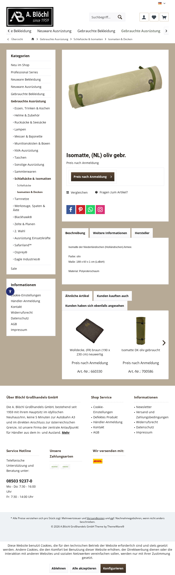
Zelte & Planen (24, 224)
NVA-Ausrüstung (26, 150)
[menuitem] (164, 17)
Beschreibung (75, 233)
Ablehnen (59, 568)
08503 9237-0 (19, 481)
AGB (14, 324)
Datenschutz (20, 318)
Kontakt (16, 307)
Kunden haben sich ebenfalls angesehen (94, 306)
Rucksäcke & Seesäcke (30, 122)
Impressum (19, 330)
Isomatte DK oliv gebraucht (140, 350)
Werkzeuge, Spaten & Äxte (29, 208)
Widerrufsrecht (22, 312)
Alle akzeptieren (84, 568)
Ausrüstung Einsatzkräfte (32, 238)
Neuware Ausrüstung (26, 87)
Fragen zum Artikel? (113, 192)
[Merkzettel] (154, 17)
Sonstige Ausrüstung (29, 164)
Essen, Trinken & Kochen (32, 108)
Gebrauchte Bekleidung (28, 94)
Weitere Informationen (110, 233)
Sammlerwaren (25, 171)
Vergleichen (79, 192)
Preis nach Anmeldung (90, 177)
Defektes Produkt (105, 417)
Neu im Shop (20, 65)
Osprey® (20, 252)
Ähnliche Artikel (77, 296)
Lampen (20, 129)
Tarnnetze (21, 199)
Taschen (20, 157)
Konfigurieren (113, 568)
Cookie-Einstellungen (26, 295)
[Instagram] (100, 209)
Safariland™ (23, 245)
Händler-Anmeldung (25, 301)
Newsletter (144, 407)
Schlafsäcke (23, 185)
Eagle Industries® (27, 259)
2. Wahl (19, 231)
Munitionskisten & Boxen (32, 143)
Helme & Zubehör (27, 115)
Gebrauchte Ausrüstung (28, 101)
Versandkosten (96, 518)
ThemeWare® (115, 526)
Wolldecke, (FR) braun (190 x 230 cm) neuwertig (90, 352)
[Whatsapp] (90, 209)
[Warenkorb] (164, 17)
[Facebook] (70, 209)
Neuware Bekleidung (26, 79)
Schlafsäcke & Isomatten (32, 179)
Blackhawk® (23, 217)
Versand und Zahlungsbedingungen (152, 414)
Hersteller (142, 233)
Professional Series (24, 72)
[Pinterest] (80, 209)
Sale (14, 268)
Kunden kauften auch (112, 296)
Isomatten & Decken (29, 192)
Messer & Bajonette (28, 136)
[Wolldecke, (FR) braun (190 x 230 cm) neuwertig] (89, 331)
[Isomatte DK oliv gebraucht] (140, 331)
